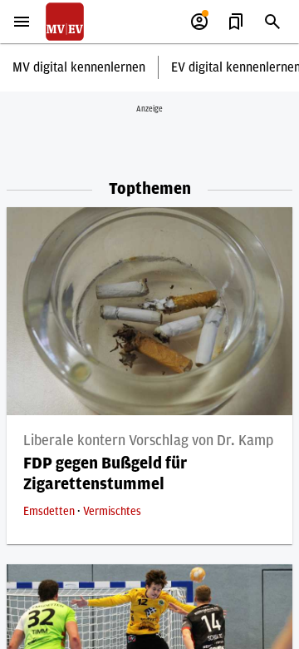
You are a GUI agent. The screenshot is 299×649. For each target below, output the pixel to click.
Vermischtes (112, 512)
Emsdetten (50, 512)
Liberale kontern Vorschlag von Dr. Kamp (148, 440)
